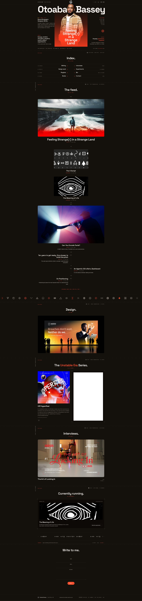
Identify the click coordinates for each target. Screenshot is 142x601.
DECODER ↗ (102, 542)
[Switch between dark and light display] (98, 2)
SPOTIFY (84, 590)
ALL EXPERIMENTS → (71, 496)
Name (71, 558)
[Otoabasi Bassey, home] (71, 2)
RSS (103, 597)
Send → (71, 583)
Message (71, 569)
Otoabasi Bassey (46, 597)
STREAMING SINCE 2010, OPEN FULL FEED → (71, 289)
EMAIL (58, 590)
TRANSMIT (39, 542)
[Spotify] (39, 420)
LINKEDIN (69, 590)
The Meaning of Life (46, 522)
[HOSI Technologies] (71, 334)
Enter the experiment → (96, 525)
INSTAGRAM (76, 590)
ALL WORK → (71, 312)
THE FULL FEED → (71, 92)
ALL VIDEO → (71, 436)
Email (71, 564)
